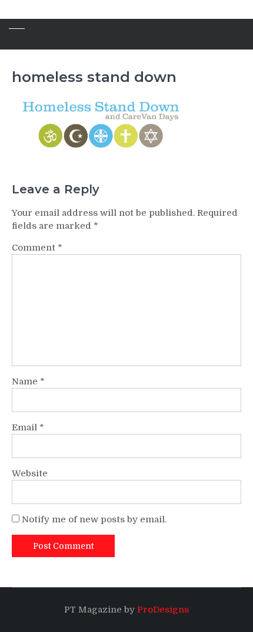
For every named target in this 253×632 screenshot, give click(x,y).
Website (30, 473)
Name (28, 381)
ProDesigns (163, 609)
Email (28, 427)
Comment (37, 247)
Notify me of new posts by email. (94, 519)
